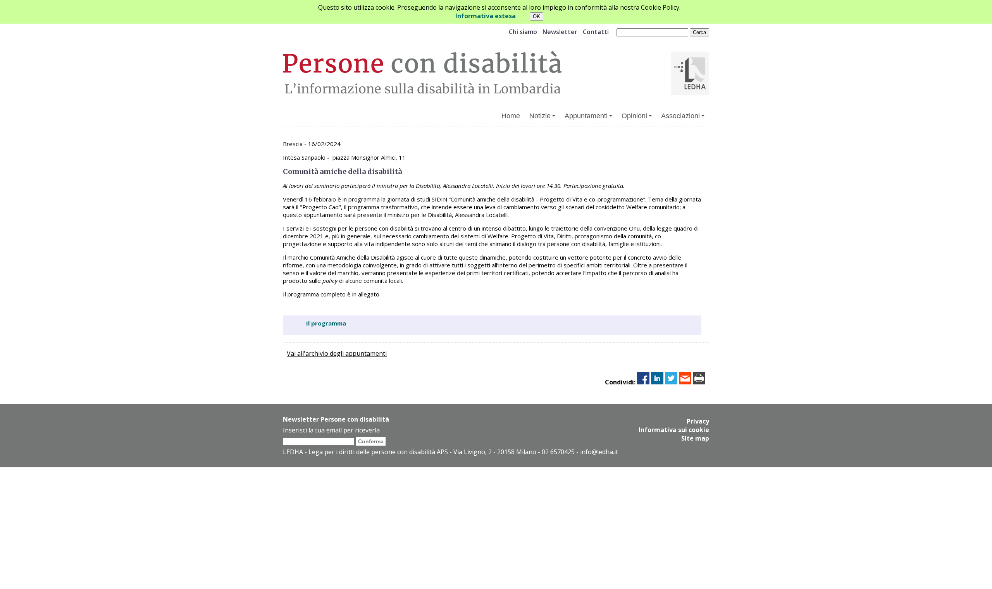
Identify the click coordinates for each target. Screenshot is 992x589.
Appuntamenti (586, 116)
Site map (695, 438)
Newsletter (559, 32)
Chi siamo (523, 32)
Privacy (698, 421)
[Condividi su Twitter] (671, 382)
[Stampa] (699, 382)
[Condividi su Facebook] (643, 382)
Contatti (596, 32)
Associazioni (680, 116)
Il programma (326, 323)
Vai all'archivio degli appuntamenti (337, 353)
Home (510, 116)
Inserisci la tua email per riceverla (331, 430)
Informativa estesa (485, 16)
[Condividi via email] (685, 382)
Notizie (540, 116)
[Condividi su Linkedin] (657, 382)
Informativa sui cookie (674, 429)
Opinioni (634, 116)
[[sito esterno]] (690, 92)
